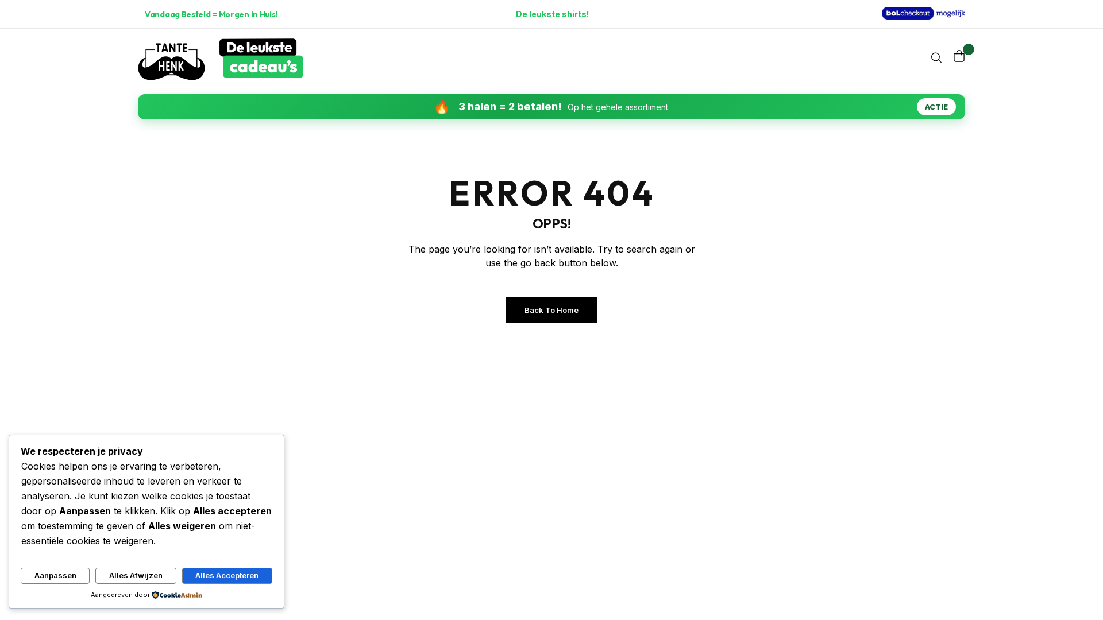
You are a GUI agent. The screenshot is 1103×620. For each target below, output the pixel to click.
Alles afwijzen (136, 575)
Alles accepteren (227, 575)
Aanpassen (55, 575)
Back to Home (551, 310)
